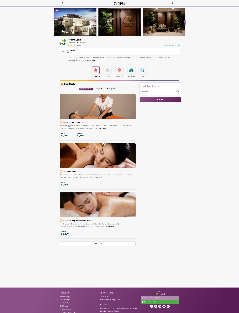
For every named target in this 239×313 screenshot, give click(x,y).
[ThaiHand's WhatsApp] (168, 306)
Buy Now (160, 100)
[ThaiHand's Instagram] (155, 306)
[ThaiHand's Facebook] (151, 306)
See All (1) (98, 244)
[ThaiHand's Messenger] (164, 306)
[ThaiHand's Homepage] (119, 3)
